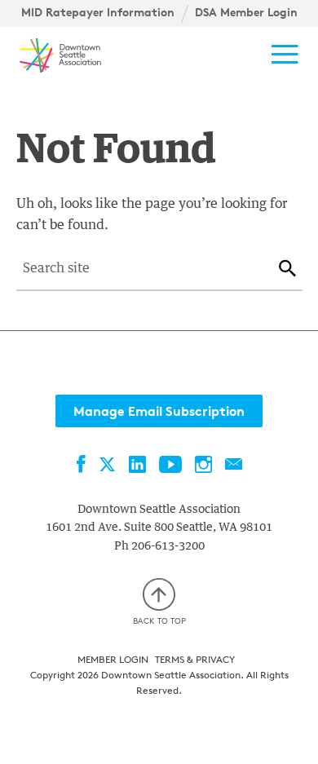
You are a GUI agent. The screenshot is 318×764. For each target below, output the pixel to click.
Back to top (159, 620)
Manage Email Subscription (159, 411)
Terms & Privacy (195, 659)
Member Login (112, 659)
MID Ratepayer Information (97, 12)
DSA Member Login (246, 12)
